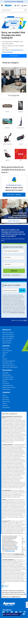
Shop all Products (6, 342)
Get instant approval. (14, 1)
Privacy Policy (16, 275)
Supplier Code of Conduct (8, 387)
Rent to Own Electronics (8, 334)
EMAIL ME (14, 271)
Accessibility (5, 373)
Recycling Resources (7, 385)
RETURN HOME (14, 55)
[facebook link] (3, 612)
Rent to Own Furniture (7, 332)
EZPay (4, 354)
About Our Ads (6, 401)
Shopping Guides (6, 375)
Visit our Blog (14, 221)
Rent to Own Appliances (8, 336)
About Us (4, 395)
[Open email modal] (12, 614)
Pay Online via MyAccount (8, 361)
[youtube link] (16, 612)
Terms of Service (7, 275)
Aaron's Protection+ (7, 350)
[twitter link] (8, 612)
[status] (14, 235)
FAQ (3, 356)
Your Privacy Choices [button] (18, 594)
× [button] (19, 536)
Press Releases (6, 407)
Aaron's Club (5, 348)
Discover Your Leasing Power (10, 367)
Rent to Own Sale (6, 340)
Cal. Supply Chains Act (8, 377)
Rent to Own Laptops (7, 338)
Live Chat (4, 359)
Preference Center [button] (10, 551)
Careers (4, 403)
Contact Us (5, 352)
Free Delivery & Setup (7, 379)
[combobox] (14, 10)
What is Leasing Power (8, 365)
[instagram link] (20, 612)
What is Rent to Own (7, 363)
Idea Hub (4, 381)
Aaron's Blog (5, 397)
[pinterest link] (12, 612)
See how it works (14, 194)
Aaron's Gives (5, 399)
